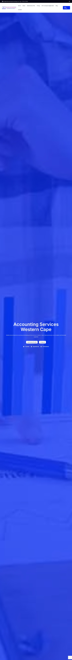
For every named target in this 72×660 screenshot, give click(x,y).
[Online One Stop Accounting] (9, 7)
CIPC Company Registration (48, 5)
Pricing (38, 5)
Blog (57, 5)
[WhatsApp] (69, 1)
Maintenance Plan (31, 5)
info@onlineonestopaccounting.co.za (11, 1)
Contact (20, 9)
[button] (66, 7)
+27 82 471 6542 (24, 1)
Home (19, 5)
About (23, 5)
